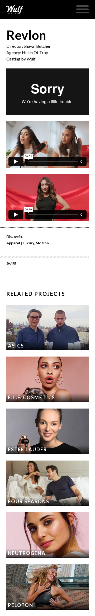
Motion (42, 243)
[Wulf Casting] (14, 10)
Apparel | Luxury (20, 243)
